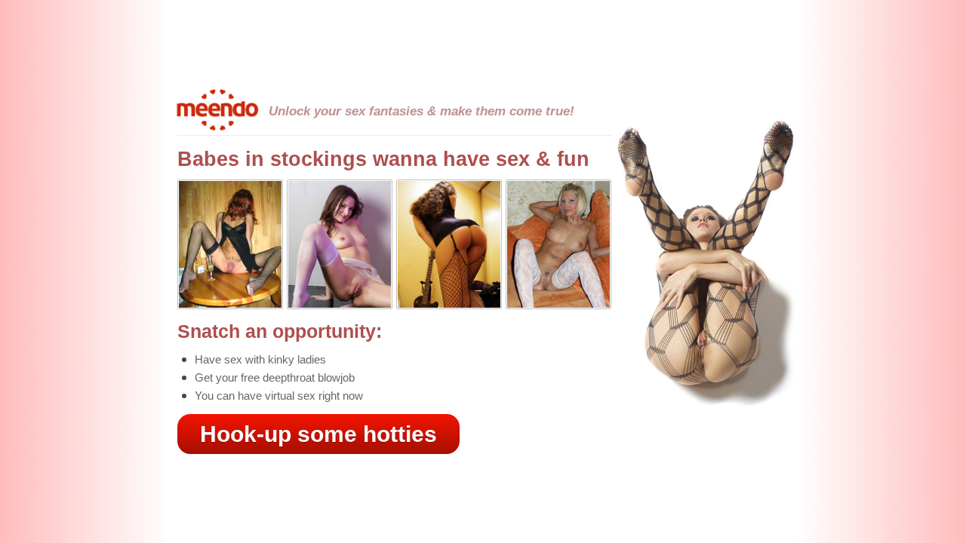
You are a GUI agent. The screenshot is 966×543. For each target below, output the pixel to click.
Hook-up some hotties (318, 434)
